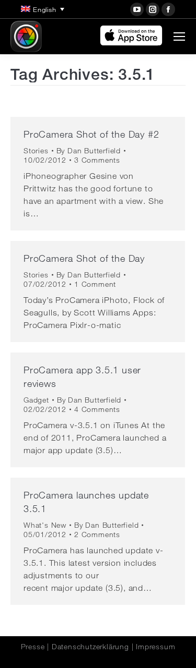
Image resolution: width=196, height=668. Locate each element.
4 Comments (97, 409)
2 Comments (97, 534)
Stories (36, 150)
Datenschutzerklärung (90, 646)
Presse (33, 646)
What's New (45, 525)
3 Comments (97, 160)
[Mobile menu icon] (179, 36)
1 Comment (95, 284)
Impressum (155, 646)
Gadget (36, 400)
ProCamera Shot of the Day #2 (91, 134)
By (88, 150)
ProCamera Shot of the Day (84, 258)
